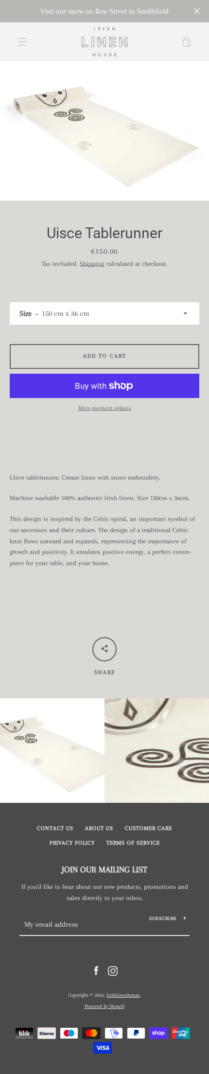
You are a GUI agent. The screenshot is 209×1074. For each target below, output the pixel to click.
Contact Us (55, 828)
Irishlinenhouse (123, 995)
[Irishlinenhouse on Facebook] (96, 970)
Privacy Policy (72, 843)
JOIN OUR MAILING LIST (104, 869)
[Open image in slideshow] (104, 131)
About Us (99, 828)
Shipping (92, 263)
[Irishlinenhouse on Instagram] (113, 970)
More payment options (104, 408)
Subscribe (162, 918)
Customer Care (148, 828)
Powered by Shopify (105, 1006)
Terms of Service (133, 843)
